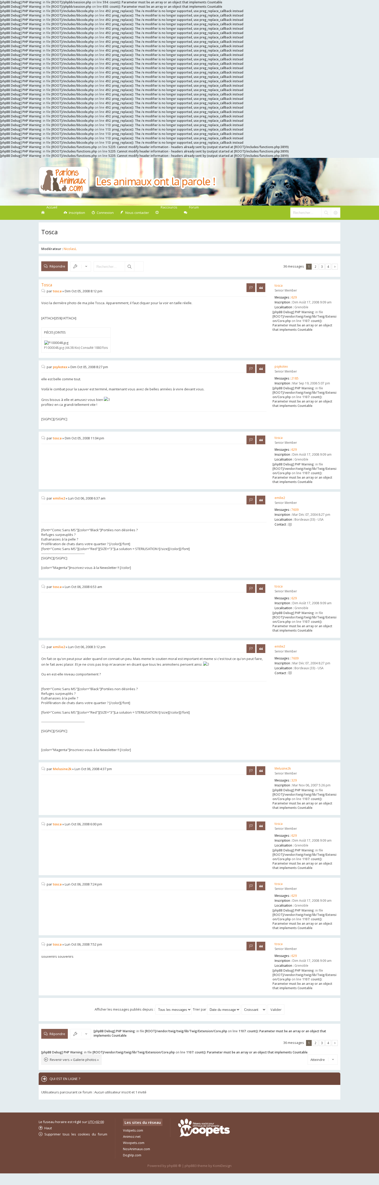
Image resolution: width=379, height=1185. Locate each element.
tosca (279, 285)
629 (294, 297)
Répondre (57, 266)
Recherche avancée (138, 266)
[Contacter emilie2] (290, 524)
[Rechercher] (326, 212)
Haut (48, 1128)
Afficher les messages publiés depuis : (125, 1009)
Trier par (200, 1009)
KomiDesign (222, 1165)
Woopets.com (133, 1142)
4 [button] (328, 266)
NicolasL (70, 248)
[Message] (44, 291)
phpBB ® (174, 1165)
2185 (295, 378)
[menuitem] (74, 213)
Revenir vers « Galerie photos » (74, 1059)
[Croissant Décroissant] (254, 1009)
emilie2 (280, 498)
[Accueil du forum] (128, 181)
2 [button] (315, 266)
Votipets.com (133, 1130)
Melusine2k (283, 768)
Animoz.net (132, 1136)
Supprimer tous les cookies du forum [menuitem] (75, 1134)
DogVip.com (132, 1155)
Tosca (49, 232)
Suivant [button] (335, 267)
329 (294, 780)
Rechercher (129, 266)
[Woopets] (204, 1135)
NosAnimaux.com (136, 1149)
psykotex (281, 366)
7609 (295, 509)
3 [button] (322, 266)
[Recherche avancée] (335, 212)
